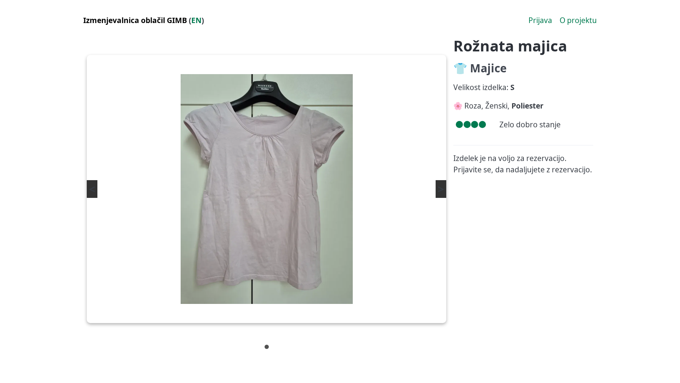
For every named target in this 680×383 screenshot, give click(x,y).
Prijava (540, 20)
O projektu (578, 20)
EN (196, 20)
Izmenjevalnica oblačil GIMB (135, 20)
